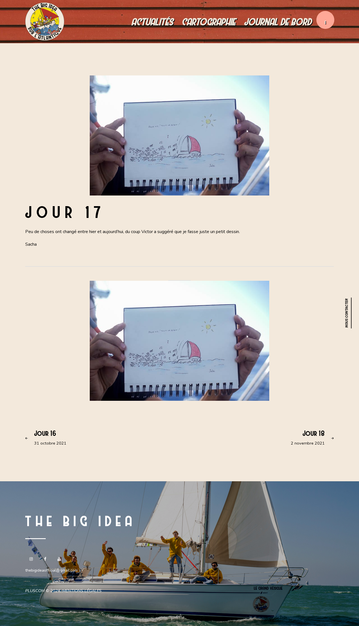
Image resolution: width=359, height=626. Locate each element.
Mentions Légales (82, 590)
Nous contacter (346, 313)
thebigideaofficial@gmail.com (51, 570)
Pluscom (35, 590)
